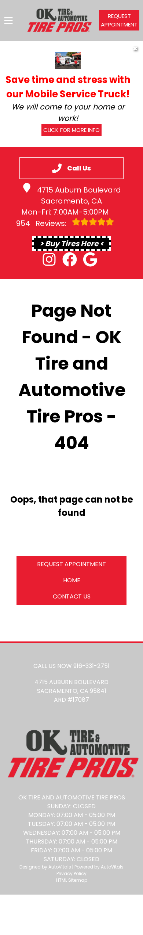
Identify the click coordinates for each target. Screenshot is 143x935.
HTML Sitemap (71, 880)
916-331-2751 (91, 666)
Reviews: (42, 223)
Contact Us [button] (72, 596)
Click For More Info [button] (71, 130)
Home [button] (71, 580)
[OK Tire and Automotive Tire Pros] (59, 20)
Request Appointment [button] (119, 20)
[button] (49, 259)
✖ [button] (135, 48)
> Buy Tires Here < (72, 243)
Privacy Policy (71, 873)
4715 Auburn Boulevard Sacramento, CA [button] (79, 195)
